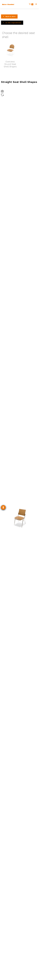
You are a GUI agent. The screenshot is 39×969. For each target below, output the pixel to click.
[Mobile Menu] (35, 4)
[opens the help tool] (3, 507)
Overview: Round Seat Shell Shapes (10, 64)
